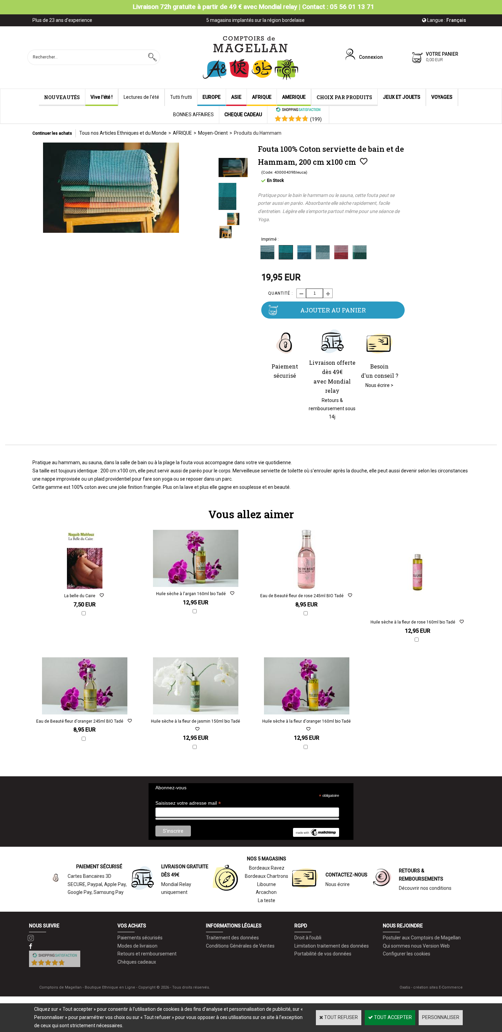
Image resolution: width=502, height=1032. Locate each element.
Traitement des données (232, 937)
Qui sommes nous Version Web (416, 946)
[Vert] (359, 252)
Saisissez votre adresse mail (188, 803)
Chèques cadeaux (136, 962)
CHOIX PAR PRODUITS (344, 97)
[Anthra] (267, 252)
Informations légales (234, 925)
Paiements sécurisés (140, 937)
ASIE (236, 97)
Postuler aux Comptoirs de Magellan (422, 937)
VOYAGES (441, 97)
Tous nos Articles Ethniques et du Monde (123, 133)
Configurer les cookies (406, 953)
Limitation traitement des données (331, 946)
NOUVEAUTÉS (62, 97)
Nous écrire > (379, 385)
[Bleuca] (286, 252)
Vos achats (131, 925)
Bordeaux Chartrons (266, 876)
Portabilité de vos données (322, 953)
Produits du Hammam (257, 133)
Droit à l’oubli (307, 937)
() (316, 119)
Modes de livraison (137, 946)
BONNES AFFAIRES (193, 114)
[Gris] (323, 252)
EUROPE (212, 97)
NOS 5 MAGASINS (266, 858)
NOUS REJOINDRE (403, 925)
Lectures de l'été (141, 97)
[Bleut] (304, 252)
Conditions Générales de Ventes (240, 946)
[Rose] (341, 252)
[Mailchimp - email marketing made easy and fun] (316, 835)
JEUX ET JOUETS (401, 97)
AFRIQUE (261, 97)
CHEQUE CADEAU (243, 114)
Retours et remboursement (147, 953)
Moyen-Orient (213, 133)
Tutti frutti (181, 97)
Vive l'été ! (101, 97)
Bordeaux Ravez (266, 868)
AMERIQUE (294, 97)
